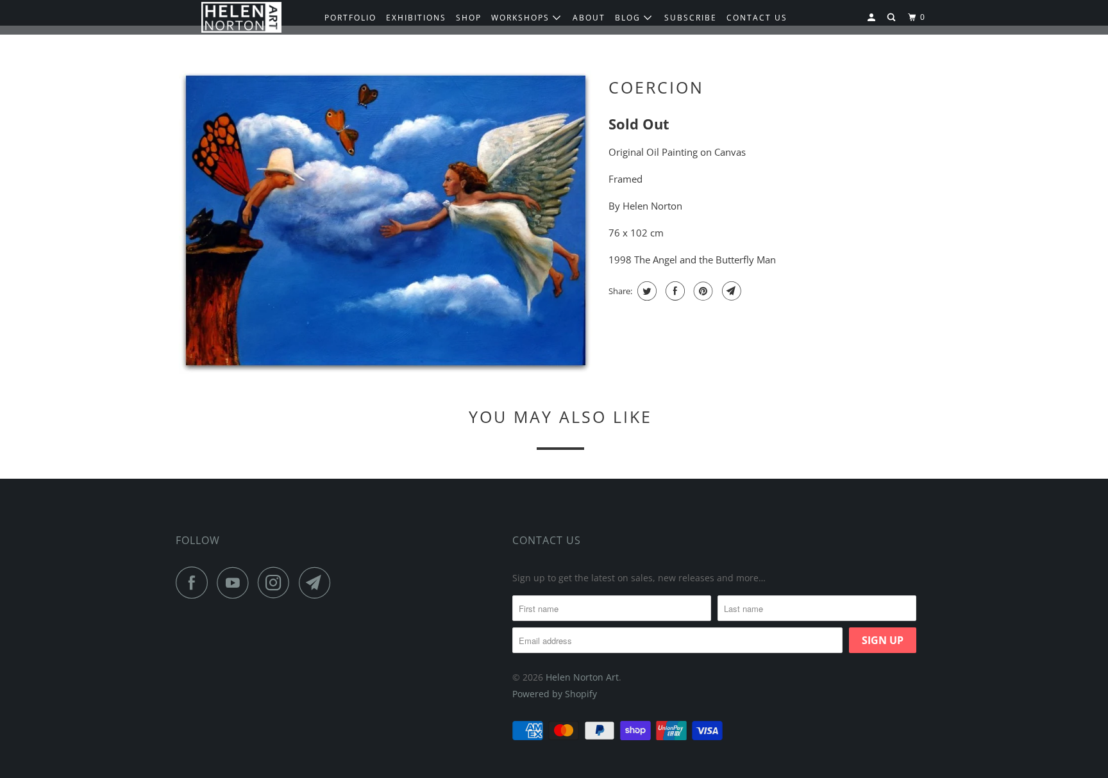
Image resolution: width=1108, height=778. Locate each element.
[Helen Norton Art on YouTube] (236, 583)
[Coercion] (385, 222)
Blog (629, 17)
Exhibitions (416, 17)
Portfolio (350, 17)
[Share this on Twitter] (645, 291)
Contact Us (546, 540)
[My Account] (872, 17)
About (589, 17)
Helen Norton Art (582, 677)
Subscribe (690, 17)
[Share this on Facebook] (673, 291)
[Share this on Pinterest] (702, 291)
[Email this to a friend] (730, 291)
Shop (469, 17)
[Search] (892, 17)
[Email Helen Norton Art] (318, 583)
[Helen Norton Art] (241, 17)
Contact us (756, 17)
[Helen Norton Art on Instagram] (277, 583)
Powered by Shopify (554, 694)
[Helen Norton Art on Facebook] (195, 583)
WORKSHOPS (522, 17)
